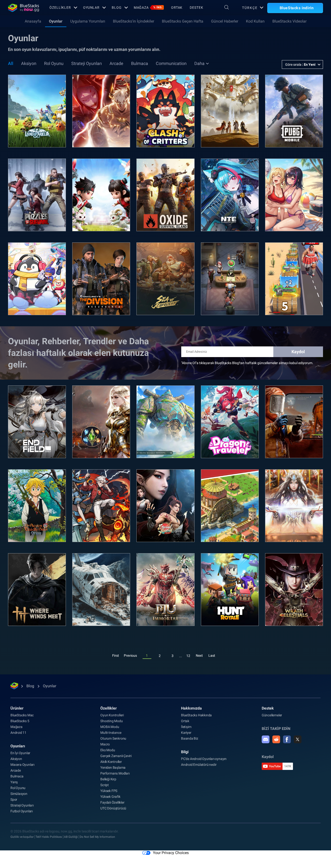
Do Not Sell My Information (97, 837)
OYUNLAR (91, 7)
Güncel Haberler (224, 21)
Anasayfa (33, 21)
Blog (117, 7)
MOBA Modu (109, 727)
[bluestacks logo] (23, 7)
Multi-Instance (110, 733)
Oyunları (17, 746)
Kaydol (298, 351)
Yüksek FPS (108, 791)
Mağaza (148, 7)
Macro (105, 744)
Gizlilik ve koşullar (22, 837)
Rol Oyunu (53, 63)
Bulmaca (139, 63)
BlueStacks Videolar (289, 21)
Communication (171, 63)
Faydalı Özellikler (112, 802)
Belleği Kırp (108, 779)
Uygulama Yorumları (87, 21)
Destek (196, 7)
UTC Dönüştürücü (113, 808)
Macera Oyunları (22, 765)
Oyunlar (56, 21)
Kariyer (186, 733)
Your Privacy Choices (171, 852)
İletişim (186, 727)
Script (104, 785)
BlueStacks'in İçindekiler (133, 21)
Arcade (116, 63)
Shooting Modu (111, 721)
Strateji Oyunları (86, 63)
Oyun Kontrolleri (112, 715)
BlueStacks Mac (22, 715)
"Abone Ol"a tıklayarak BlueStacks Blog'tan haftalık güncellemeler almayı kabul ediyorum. (247, 363)
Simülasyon (18, 794)
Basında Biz (189, 738)
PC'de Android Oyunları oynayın (204, 759)
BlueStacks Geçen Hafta (182, 21)
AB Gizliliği (71, 837)
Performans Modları (114, 773)
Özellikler (60, 7)
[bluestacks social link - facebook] (287, 739)
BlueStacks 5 (19, 721)
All (10, 63)
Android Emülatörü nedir (198, 765)
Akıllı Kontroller (111, 762)
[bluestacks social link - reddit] (276, 739)
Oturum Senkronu (113, 738)
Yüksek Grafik (110, 797)
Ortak (176, 7)
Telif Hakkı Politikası (49, 837)
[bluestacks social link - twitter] (297, 739)
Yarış (14, 782)
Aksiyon (28, 63)
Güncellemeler (272, 715)
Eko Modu (107, 750)
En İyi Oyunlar (20, 753)
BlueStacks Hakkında (196, 715)
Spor (13, 799)
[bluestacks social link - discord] (265, 739)
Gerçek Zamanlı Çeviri (116, 756)
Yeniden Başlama (113, 767)
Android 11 (18, 733)
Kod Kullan (255, 21)
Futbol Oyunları (21, 811)
